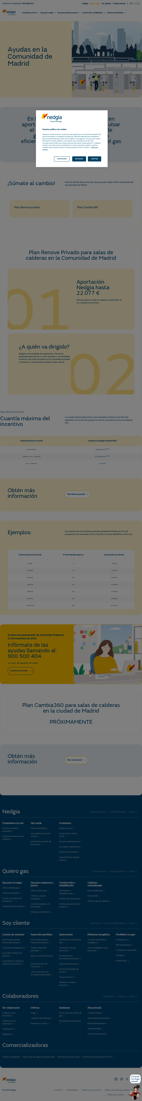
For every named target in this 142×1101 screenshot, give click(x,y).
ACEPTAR (94, 159)
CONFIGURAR (62, 159)
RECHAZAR (79, 159)
